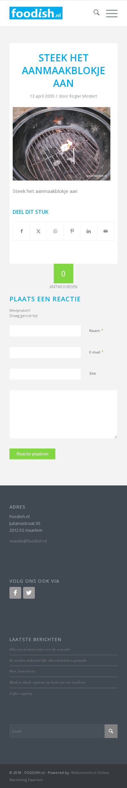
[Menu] (109, 13)
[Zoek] (93, 13)
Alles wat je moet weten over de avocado (39, 649)
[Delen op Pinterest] (72, 231)
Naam (96, 330)
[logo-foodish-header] (52, 13)
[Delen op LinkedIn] (89, 231)
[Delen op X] (38, 231)
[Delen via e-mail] (105, 231)
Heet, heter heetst (22, 671)
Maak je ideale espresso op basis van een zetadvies (47, 682)
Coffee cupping (20, 693)
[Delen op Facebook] (21, 231)
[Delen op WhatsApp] (55, 231)
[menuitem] (93, 13)
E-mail (96, 352)
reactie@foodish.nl (28, 541)
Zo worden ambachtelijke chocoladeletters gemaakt (47, 660)
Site (92, 373)
